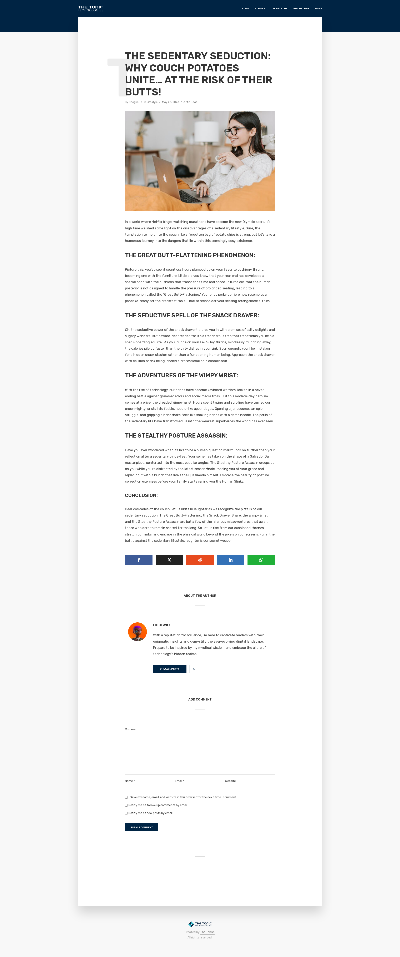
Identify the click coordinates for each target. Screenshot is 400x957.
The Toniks (207, 932)
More (318, 8)
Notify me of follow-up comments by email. (158, 805)
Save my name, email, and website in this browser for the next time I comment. (183, 797)
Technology (279, 8)
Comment (132, 729)
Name (130, 781)
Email (179, 781)
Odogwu (134, 102)
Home (245, 8)
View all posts (170, 669)
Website (230, 781)
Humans (260, 8)
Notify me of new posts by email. (151, 813)
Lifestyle (152, 102)
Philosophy (301, 8)
